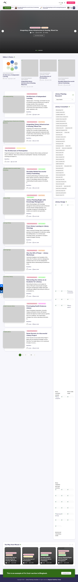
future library (59, 134)
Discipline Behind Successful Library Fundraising (14, 7)
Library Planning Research (35, 27)
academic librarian (60, 112)
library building (59, 154)
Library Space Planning (61, 181)
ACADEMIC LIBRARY (60, 114)
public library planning (61, 192)
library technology (42, 303)
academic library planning (61, 125)
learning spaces (59, 145)
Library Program (59, 172)
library (58, 148)
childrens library (59, 127)
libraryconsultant (60, 159)
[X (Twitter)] (1, 288)
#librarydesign (59, 110)
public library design (60, 190)
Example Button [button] (66, 573)
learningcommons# (60, 141)
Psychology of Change (44, 74)
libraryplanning (59, 170)
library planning (59, 168)
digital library (59, 132)
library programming (60, 174)
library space (59, 177)
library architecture (60, 150)
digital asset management (61, 130)
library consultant (60, 157)
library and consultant (67, 148)
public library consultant (61, 188)
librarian (68, 145)
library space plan (60, 179)
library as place (59, 152)
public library (67, 186)
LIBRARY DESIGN (60, 163)
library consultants (60, 161)
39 (31, 354)
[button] (71, 2)
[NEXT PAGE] (34, 355)
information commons (60, 136)
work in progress (61, 79)
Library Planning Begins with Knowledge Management (40, 7)
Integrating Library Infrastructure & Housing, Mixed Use (39, 30)
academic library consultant (62, 116)
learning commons (60, 139)
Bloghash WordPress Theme (54, 579)
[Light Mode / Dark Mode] (62, 2)
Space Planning (45, 27)
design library (68, 127)
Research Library (60, 195)
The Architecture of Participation (16, 151)
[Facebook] (1, 285)
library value (59, 186)
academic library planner (61, 123)
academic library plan (60, 121)
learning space (59, 143)
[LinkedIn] (1, 291)
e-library (66, 132)
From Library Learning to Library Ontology (65, 7)
